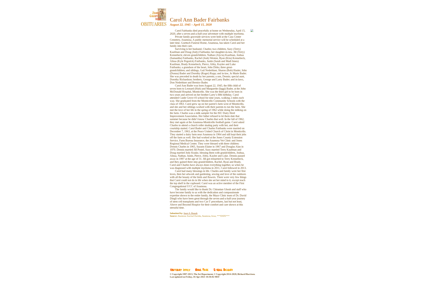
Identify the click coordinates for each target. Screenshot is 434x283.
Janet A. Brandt (191, 213)
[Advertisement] (195, 240)
